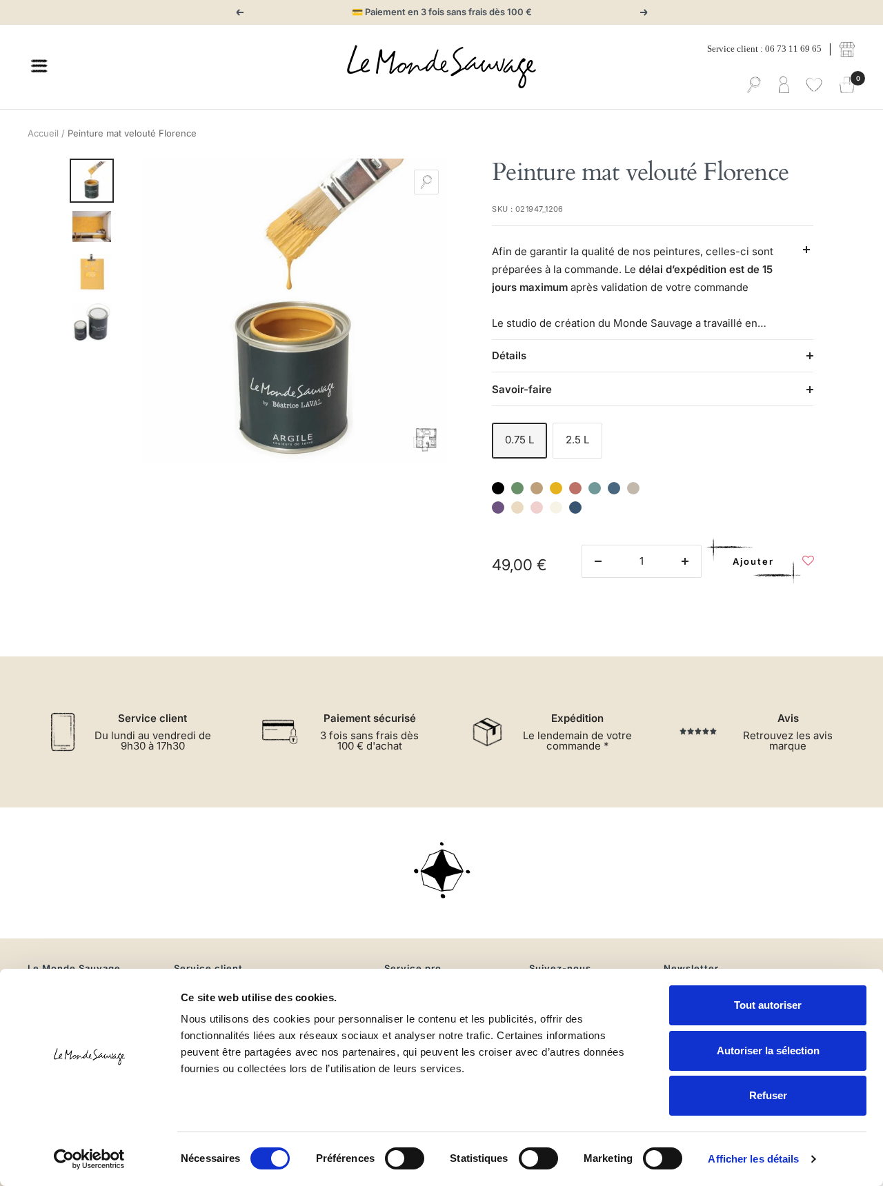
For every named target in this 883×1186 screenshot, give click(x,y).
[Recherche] (754, 85)
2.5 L (577, 439)
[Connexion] (784, 85)
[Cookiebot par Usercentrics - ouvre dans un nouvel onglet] (89, 1159)
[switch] (404, 1158)
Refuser (768, 1095)
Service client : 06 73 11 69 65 (764, 48)
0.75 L (519, 439)
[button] (808, 564)
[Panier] (847, 85)
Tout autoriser (768, 1005)
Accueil (43, 133)
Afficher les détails (753, 1159)
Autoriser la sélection (768, 1050)
